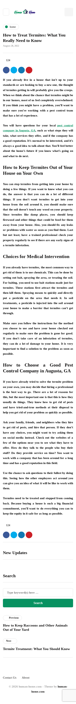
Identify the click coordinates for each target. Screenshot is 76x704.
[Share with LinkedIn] (21, 70)
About (25, 677)
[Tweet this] (14, 70)
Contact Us (9, 677)
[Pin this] (29, 70)
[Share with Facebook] (6, 70)
